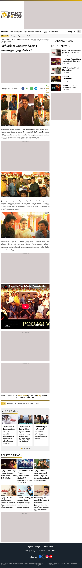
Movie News (15, 40)
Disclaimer (41, 551)
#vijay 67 (38, 403)
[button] (21, 448)
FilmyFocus (5, 40)
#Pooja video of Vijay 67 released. (18, 403)
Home (5, 31)
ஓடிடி (45, 31)
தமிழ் (70, 31)
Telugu (37, 546)
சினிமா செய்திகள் (16, 31)
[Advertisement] (53, 15)
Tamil (44, 546)
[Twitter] (27, 88)
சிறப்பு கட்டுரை (29, 31)
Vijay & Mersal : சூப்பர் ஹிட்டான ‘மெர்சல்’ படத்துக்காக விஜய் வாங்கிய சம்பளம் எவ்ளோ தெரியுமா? (8, 502)
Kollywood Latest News (20, 563)
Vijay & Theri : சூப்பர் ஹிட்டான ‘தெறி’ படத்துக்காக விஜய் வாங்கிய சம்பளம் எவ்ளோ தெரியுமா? (25, 502)
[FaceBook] (22, 88)
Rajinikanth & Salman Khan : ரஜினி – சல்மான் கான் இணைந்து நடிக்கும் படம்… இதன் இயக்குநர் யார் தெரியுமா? (24, 434)
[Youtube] (50, 556)
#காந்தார (14, 36)
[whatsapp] (31, 88)
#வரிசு (29, 36)
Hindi (51, 546)
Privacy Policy (30, 551)
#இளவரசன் (21, 36)
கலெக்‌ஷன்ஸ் (53, 31)
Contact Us (51, 551)
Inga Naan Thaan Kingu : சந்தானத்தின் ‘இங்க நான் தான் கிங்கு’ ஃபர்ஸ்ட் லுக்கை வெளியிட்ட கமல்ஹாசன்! (71, 62)
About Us (56, 563)
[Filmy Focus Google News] (47, 85)
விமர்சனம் (39, 31)
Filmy (39, 396)
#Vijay (32, 403)
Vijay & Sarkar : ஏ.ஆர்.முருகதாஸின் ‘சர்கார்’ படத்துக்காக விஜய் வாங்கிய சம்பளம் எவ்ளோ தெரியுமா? (41, 475)
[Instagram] (47, 556)
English (30, 546)
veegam (38, 565)
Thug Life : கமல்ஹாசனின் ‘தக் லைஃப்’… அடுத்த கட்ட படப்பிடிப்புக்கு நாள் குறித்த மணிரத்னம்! (71, 53)
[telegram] (35, 88)
